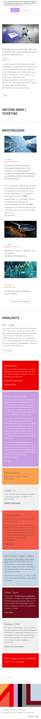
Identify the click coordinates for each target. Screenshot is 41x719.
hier (21, 575)
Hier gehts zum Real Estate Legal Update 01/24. (19, 560)
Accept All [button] (15, 10)
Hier (6, 476)
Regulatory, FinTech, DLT (12, 161)
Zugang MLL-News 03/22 (13, 380)
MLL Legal (7, 350)
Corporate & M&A (9, 287)
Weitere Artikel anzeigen (20, 301)
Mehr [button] (5, 95)
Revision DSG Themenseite (14, 646)
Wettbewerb (6, 60)
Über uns (7, 460)
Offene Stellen (9, 543)
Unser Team (8, 612)
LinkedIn (21, 661)
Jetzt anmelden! (10, 384)
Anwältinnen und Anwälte (26, 596)
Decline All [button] (26, 10)
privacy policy (27, 5)
